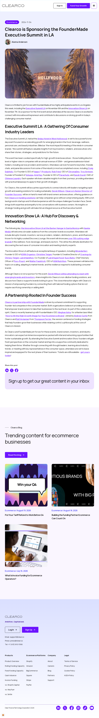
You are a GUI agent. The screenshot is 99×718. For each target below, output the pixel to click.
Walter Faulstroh (38, 261)
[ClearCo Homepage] (15, 617)
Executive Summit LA (35, 108)
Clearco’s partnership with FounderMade (24, 302)
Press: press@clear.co (14, 641)
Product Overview (12, 661)
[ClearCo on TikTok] (85, 708)
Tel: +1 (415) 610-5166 (14, 644)
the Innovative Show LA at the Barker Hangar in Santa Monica (50, 228)
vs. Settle (8, 694)
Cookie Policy (69, 671)
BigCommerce (32, 671)
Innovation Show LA (77, 108)
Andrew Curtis (81, 315)
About (50, 661)
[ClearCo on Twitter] (65, 708)
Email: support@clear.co (14, 637)
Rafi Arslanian (22, 319)
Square (29, 675)
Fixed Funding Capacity (14, 671)
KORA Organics (28, 254)
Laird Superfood (56, 258)
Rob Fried (56, 171)
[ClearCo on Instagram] (78, 708)
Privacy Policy (69, 666)
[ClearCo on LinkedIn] (58, 708)
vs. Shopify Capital (12, 685)
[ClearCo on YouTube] (91, 708)
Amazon (29, 666)
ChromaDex (74, 171)
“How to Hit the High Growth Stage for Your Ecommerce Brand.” (35, 315)
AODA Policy (69, 675)
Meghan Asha (64, 312)
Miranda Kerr (81, 251)
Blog (49, 671)
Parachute (64, 175)
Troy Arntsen (86, 171)
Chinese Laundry (13, 178)
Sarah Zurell (80, 175)
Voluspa (29, 175)
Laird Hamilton (27, 258)
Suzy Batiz (70, 258)
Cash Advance (10, 675)
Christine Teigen (44, 254)
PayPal (28, 685)
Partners (51, 675)
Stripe (28, 680)
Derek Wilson (58, 191)
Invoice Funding (11, 680)
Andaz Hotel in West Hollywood (52, 138)
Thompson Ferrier (42, 319)
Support (51, 680)
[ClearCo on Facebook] (71, 708)
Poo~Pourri (19, 261)
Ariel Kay (38, 175)
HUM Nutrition (59, 261)
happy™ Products (42, 171)
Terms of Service (71, 661)
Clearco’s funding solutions (22, 198)
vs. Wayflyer (9, 689)
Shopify (29, 661)
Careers (51, 666)
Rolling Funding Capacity (14, 666)
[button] (94, 6)
